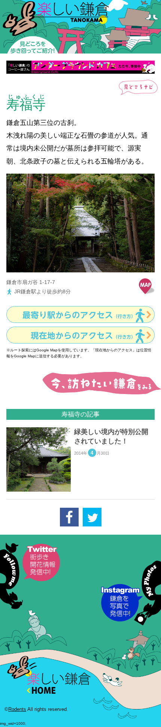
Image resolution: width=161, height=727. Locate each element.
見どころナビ (137, 87)
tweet (92, 517)
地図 (147, 286)
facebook (69, 517)
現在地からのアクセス (83, 336)
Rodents (17, 709)
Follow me (30, 576)
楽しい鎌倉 (80, 27)
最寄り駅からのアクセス (79, 315)
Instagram (131, 592)
